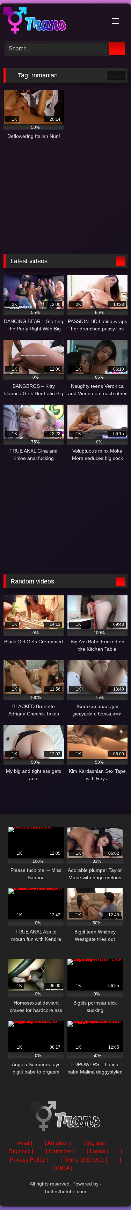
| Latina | (97, 1151)
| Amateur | (58, 1143)
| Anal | (23, 1143)
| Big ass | (95, 1143)
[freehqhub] (53, 21)
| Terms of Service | (83, 1160)
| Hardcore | (60, 1151)
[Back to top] (110, 1189)
